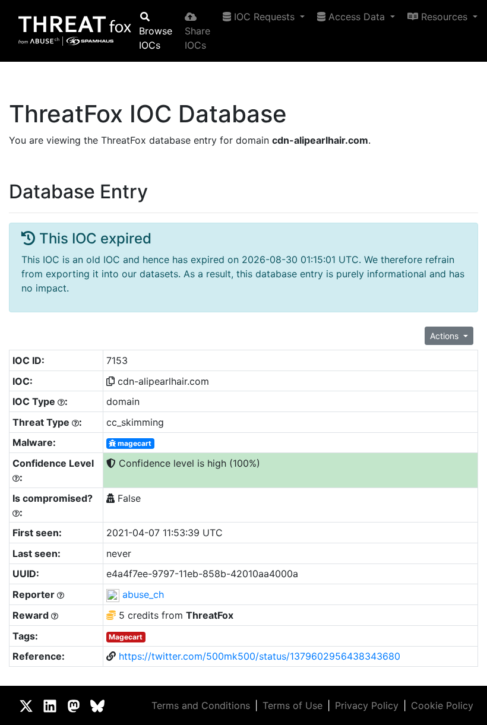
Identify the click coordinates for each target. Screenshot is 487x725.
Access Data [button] (356, 17)
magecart (133, 443)
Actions (445, 336)
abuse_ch (143, 594)
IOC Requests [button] (264, 17)
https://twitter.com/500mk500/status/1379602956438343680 (259, 656)
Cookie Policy (442, 705)
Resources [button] (444, 17)
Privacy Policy (367, 705)
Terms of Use (292, 705)
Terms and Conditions (200, 705)
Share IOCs (197, 38)
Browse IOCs (155, 38)
